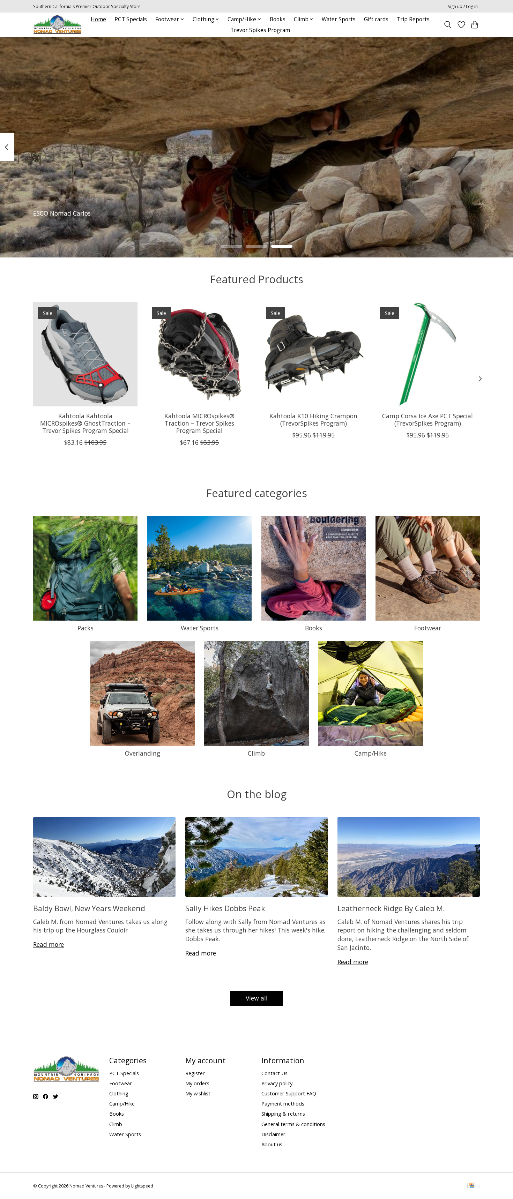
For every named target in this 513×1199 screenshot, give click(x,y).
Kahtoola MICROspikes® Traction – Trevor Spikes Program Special (199, 422)
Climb (256, 753)
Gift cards (376, 19)
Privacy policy (276, 1083)
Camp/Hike (371, 753)
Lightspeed (142, 1186)
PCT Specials (130, 19)
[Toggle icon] (448, 24)
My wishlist (197, 1093)
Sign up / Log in (463, 6)
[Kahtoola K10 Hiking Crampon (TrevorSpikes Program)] (313, 354)
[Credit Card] (471, 1186)
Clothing (118, 1093)
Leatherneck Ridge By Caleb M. (391, 908)
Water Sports (339, 19)
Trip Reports (413, 19)
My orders (197, 1083)
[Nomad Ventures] (57, 24)
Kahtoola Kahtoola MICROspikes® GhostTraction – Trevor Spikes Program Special (85, 422)
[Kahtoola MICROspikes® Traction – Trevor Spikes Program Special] (199, 354)
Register (195, 1073)
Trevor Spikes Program (260, 30)
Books (277, 19)
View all (257, 998)
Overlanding (142, 753)
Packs (85, 628)
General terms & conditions (293, 1124)
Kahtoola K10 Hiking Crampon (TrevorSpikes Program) (313, 419)
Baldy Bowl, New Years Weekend (89, 908)
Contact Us (274, 1073)
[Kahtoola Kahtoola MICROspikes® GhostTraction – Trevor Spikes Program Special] (85, 354)
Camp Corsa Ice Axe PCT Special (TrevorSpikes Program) (427, 419)
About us (271, 1144)
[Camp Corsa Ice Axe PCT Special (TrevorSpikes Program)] (428, 354)
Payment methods (282, 1103)
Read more (48, 944)
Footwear (427, 628)
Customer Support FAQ (288, 1093)
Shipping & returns (283, 1113)
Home (98, 19)
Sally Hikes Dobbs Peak (225, 908)
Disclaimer (273, 1134)
